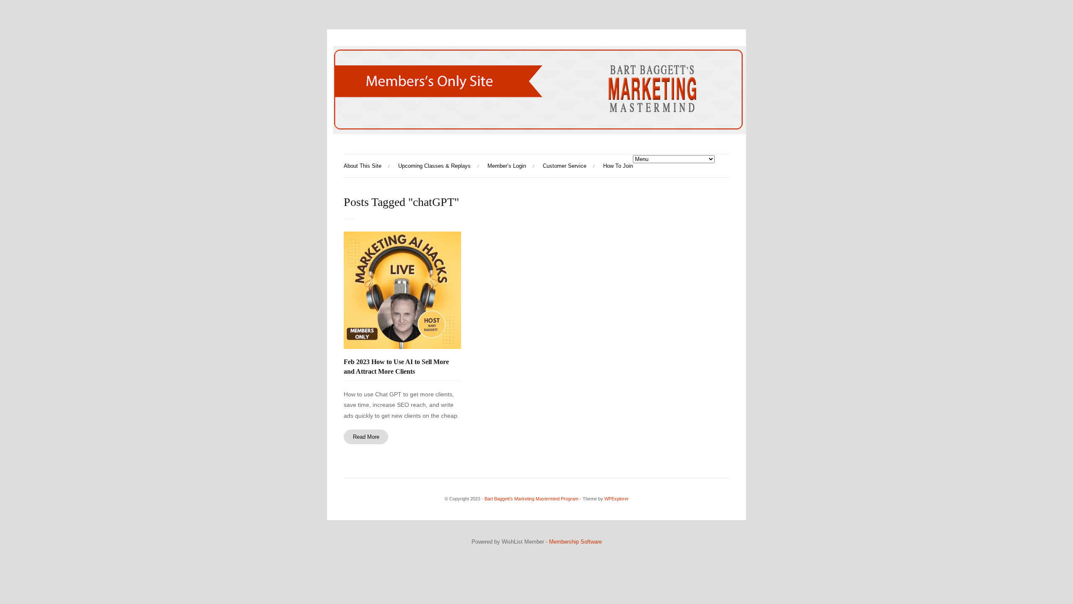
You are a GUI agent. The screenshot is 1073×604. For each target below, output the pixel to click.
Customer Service (564, 166)
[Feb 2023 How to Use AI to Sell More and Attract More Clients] (402, 290)
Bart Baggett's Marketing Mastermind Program (531, 498)
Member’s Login (506, 166)
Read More (366, 437)
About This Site (362, 166)
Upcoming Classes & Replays (434, 166)
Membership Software (575, 542)
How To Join (618, 166)
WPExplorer (616, 498)
